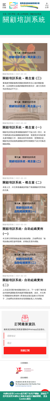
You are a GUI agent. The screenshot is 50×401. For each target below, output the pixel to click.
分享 (47, 7)
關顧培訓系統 (35, 14)
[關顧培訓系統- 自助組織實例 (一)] (25, 218)
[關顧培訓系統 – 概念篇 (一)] (25, 118)
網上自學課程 (23, 14)
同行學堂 (12, 14)
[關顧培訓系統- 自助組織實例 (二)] (25, 272)
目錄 (4, 7)
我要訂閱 (25, 350)
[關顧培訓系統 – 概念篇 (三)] (25, 66)
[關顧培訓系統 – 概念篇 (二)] (25, 169)
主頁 (4, 14)
